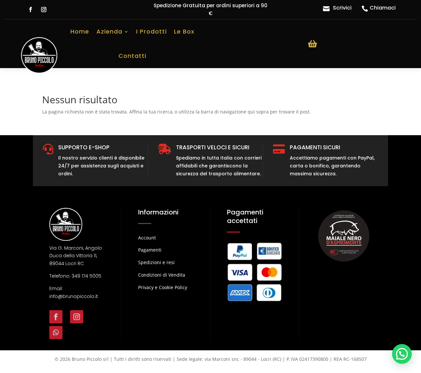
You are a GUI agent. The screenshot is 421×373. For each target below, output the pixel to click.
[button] (402, 354)
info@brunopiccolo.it (73, 296)
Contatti (132, 56)
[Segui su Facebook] (30, 9)
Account (147, 238)
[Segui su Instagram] (43, 9)
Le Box (184, 31)
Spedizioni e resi (156, 262)
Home (79, 31)
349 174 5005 (86, 276)
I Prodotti (151, 31)
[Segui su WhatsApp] (55, 332)
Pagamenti (149, 250)
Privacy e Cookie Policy (162, 287)
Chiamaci (383, 8)
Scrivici (342, 8)
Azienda (109, 31)
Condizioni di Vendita (161, 275)
